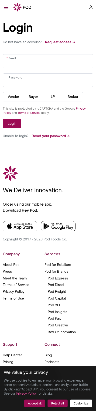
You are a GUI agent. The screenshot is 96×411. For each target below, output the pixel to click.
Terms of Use (13, 298)
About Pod (11, 265)
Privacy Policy (13, 291)
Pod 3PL (54, 305)
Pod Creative (58, 325)
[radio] (13, 96)
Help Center (12, 355)
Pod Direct (56, 285)
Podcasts (52, 362)
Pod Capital (57, 298)
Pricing (8, 362)
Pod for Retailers (58, 265)
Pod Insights (57, 312)
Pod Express (58, 278)
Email (12, 58)
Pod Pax (54, 318)
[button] (91, 7)
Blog (48, 355)
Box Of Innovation (62, 332)
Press (7, 271)
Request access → (60, 42)
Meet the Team (15, 278)
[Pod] (22, 7)
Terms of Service (29, 112)
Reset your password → (51, 136)
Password (15, 77)
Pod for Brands (56, 271)
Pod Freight (57, 291)
